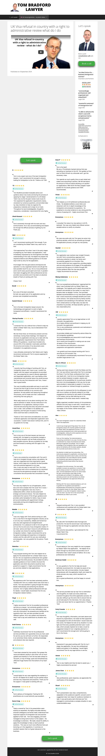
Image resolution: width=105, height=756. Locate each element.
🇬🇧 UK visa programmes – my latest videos (33, 17)
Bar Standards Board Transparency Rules (83, 129)
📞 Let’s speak (13, 17)
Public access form (83, 127)
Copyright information (83, 132)
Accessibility (81, 124)
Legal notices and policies (84, 125)
